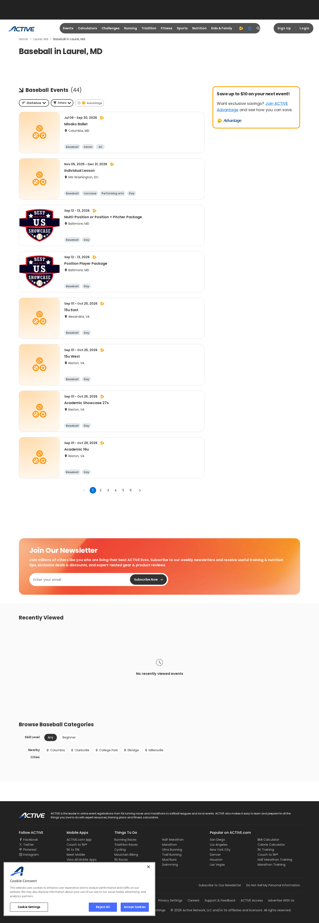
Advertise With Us (281, 900)
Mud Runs (169, 859)
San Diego (217, 839)
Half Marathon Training (275, 859)
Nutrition (199, 28)
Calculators (87, 28)
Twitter (28, 844)
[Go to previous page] (84, 490)
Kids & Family (221, 28)
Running (130, 28)
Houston (216, 859)
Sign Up (284, 28)
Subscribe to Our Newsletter (220, 885)
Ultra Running (172, 849)
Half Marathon (173, 839)
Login (304, 28)
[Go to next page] (139, 490)
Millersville (156, 750)
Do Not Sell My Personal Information (273, 885)
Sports (182, 28)
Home (23, 39)
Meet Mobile (76, 854)
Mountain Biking (126, 854)
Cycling (120, 849)
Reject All (103, 907)
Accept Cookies (135, 907)
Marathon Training (271, 864)
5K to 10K (73, 849)
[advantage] (241, 28)
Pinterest (30, 849)
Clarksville (82, 750)
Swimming (170, 864)
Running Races (125, 839)
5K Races (121, 859)
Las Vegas (217, 864)
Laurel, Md (40, 39)
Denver (215, 854)
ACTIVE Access (252, 900)
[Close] (148, 867)
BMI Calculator (268, 839)
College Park (108, 750)
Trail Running (171, 854)
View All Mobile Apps (82, 859)
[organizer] (250, 28)
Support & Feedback (220, 900)
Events (68, 28)
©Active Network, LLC (191, 910)
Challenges (111, 28)
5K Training (266, 849)
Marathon (169, 844)
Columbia (57, 750)
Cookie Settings (29, 907)
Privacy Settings (170, 900)
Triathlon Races (126, 844)
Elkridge (133, 750)
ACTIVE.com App (79, 839)
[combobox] (34, 103)
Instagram (31, 854)
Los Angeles (218, 844)
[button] (62, 103)
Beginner (69, 737)
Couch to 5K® (77, 844)
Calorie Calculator (271, 844)
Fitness (166, 28)
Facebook (30, 839)
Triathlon (148, 28)
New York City (220, 849)
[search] (258, 28)
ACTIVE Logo (28, 814)
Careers (193, 900)
